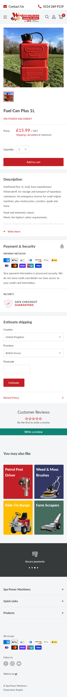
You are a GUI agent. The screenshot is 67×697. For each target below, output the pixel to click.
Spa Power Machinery (17, 118)
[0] (61, 17)
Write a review (33, 431)
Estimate (14, 382)
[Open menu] (5, 17)
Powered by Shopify (13, 689)
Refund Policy (11, 397)
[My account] (53, 17)
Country (8, 329)
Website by (10, 673)
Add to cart (33, 162)
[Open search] (47, 17)
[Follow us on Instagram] (12, 663)
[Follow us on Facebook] (5, 663)
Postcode (8, 361)
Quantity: (8, 149)
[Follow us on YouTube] (18, 663)
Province (8, 345)
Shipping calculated (27, 134)
